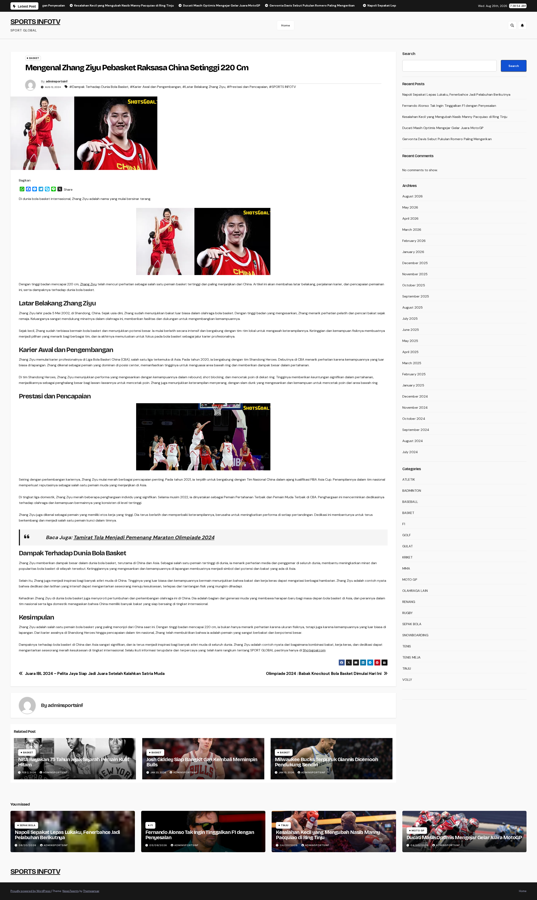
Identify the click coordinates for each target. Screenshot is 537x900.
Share (68, 189)
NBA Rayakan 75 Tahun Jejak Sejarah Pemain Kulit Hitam (73, 762)
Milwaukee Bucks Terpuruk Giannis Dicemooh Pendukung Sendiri (326, 762)
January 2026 (413, 252)
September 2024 (415, 430)
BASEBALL (410, 502)
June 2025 (410, 329)
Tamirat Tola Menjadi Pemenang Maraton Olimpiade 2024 (143, 537)
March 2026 (411, 229)
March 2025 (411, 363)
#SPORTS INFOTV (282, 87)
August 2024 (412, 441)
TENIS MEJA (411, 657)
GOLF (406, 535)
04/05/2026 (420, 845)
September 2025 (415, 296)
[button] (512, 25)
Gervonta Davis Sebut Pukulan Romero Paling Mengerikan (447, 139)
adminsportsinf (56, 81)
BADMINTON (411, 490)
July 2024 (410, 452)
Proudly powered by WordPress (30, 891)
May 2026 (410, 207)
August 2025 (412, 307)
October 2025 (413, 285)
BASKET (34, 58)
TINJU (406, 668)
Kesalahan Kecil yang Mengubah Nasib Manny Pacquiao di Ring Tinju (454, 117)
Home (285, 25)
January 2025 (413, 385)
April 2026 (410, 218)
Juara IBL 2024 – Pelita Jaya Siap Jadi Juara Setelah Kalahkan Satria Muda (95, 673)
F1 (403, 524)
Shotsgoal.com (314, 650)
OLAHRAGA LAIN (415, 590)
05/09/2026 (158, 845)
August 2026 (412, 196)
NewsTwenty (71, 891)
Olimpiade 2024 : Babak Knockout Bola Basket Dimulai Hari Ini (324, 673)
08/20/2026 (28, 845)
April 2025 (410, 352)
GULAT (407, 546)
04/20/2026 (289, 845)
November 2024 (415, 407)
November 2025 (415, 274)
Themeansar (91, 891)
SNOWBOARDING (415, 635)
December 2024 (415, 396)
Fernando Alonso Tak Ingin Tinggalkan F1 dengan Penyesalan (449, 105)
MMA (406, 568)
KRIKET (407, 557)
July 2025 (410, 318)
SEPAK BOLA (412, 624)
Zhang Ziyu (88, 284)
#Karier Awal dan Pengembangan (155, 87)
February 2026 (414, 241)
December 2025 (415, 263)
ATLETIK (408, 479)
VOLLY (407, 679)
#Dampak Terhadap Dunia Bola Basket (98, 87)
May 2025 (410, 341)
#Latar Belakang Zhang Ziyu (203, 87)
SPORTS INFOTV (35, 21)
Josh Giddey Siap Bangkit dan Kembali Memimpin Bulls (201, 762)
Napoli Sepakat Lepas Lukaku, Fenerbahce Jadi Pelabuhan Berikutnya (456, 94)
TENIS (406, 646)
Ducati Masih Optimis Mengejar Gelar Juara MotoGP (443, 128)
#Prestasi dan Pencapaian (247, 87)
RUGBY (407, 613)
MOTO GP (409, 579)
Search (408, 53)
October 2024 (413, 418)
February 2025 (414, 374)
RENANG (408, 602)
